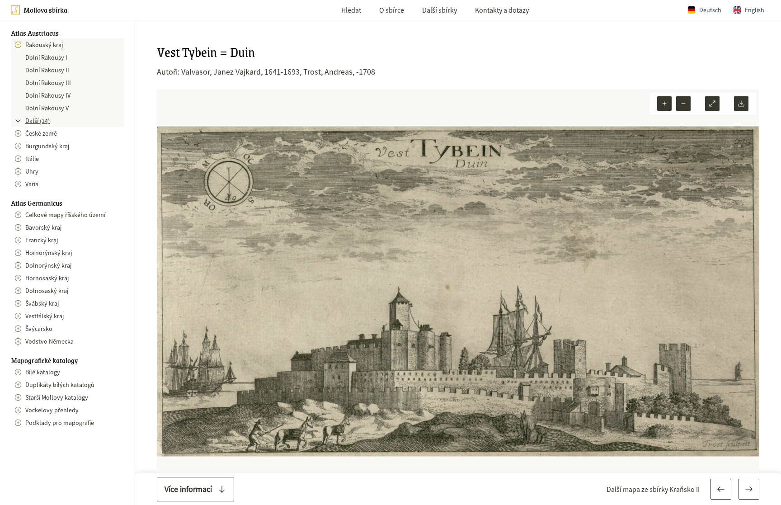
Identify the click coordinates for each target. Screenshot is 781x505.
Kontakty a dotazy (502, 9)
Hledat (351, 9)
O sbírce (391, 9)
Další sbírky (439, 9)
